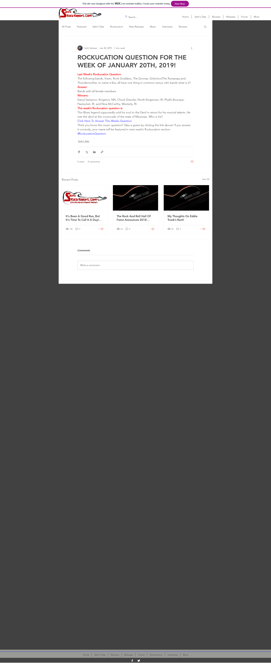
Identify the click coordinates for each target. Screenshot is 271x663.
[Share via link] (102, 151)
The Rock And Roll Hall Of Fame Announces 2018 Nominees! (134, 218)
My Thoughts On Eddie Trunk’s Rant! (182, 218)
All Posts (66, 26)
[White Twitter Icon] (139, 660)
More (181, 26)
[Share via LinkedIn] (94, 151)
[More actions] (192, 48)
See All (205, 179)
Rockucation (116, 26)
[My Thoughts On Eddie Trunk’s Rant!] (186, 198)
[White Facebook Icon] (132, 660)
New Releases (136, 26)
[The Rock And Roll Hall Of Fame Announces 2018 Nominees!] (135, 198)
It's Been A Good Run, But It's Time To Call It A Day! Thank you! (83, 218)
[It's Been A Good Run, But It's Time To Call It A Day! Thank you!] (84, 198)
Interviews (167, 26)
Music (153, 26)
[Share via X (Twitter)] (86, 151)
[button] (205, 26)
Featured (81, 26)
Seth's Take (98, 26)
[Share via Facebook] (78, 151)
